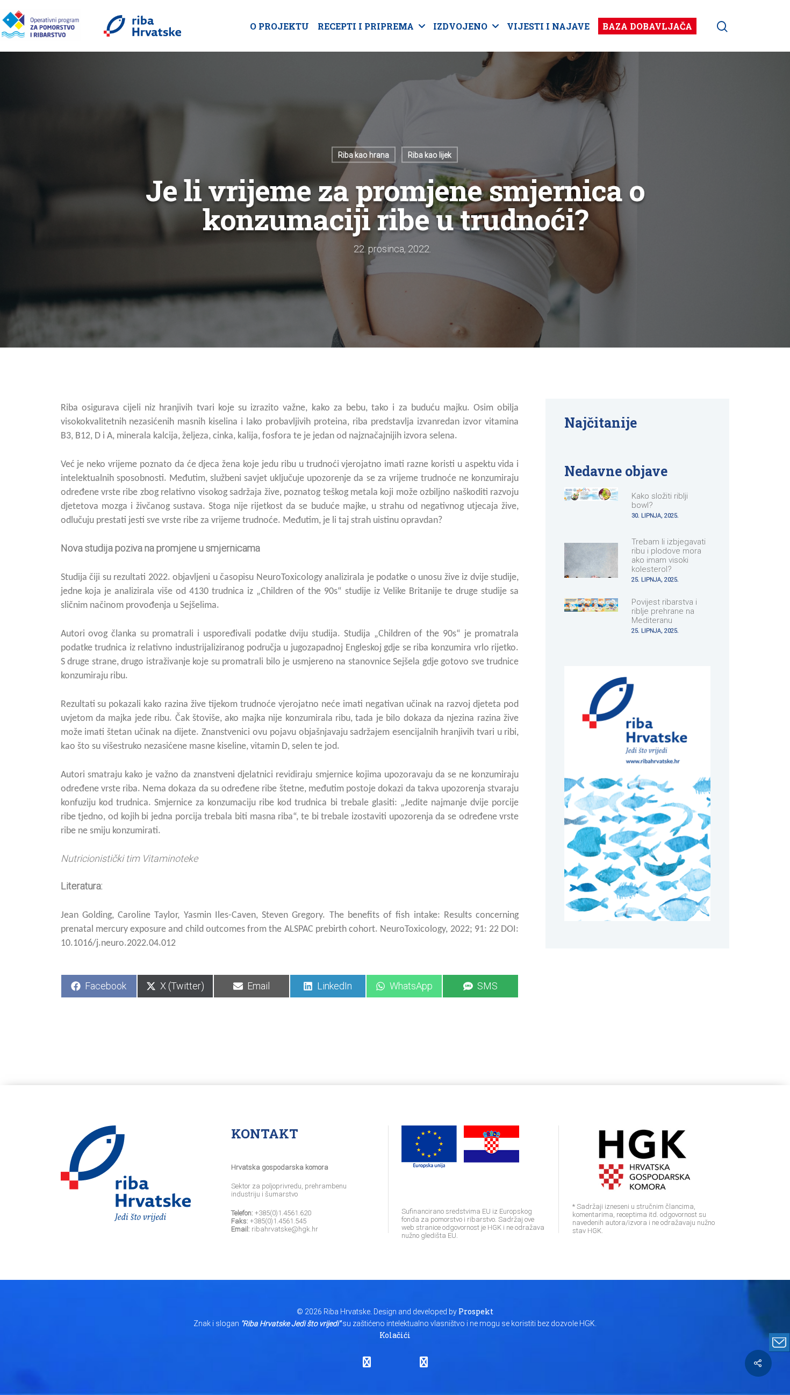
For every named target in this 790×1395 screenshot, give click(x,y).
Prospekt (475, 1311)
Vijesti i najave (548, 26)
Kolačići (395, 1335)
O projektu (279, 26)
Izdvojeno (460, 26)
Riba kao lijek (429, 155)
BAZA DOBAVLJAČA (647, 26)
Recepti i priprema (366, 26)
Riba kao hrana (363, 155)
